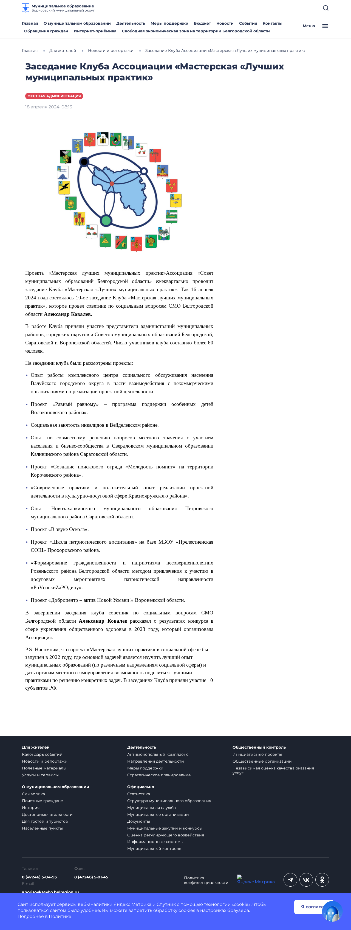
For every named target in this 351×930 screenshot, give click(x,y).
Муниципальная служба (151, 807)
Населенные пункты (42, 828)
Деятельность (130, 23)
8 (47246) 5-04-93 (39, 877)
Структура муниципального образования (169, 800)
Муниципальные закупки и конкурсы (164, 828)
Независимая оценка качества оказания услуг (273, 770)
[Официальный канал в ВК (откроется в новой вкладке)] (306, 880)
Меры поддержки (169, 23)
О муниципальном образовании (77, 23)
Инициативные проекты (257, 754)
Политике (60, 916)
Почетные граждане (42, 800)
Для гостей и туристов (45, 821)
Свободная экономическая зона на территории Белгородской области (196, 31)
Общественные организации (262, 761)
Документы (138, 821)
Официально (140, 787)
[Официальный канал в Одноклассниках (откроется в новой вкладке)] (322, 880)
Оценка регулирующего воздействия (165, 835)
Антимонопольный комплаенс (157, 754)
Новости (225, 23)
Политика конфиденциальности (206, 880)
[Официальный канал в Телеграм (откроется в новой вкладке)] (290, 880)
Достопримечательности (47, 814)
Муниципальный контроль (154, 848)
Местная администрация (54, 96)
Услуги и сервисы (40, 774)
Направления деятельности (155, 761)
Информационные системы (155, 841)
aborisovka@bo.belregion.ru (50, 892)
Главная (30, 23)
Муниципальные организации (158, 814)
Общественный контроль (259, 747)
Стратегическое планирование (159, 774)
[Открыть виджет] (332, 911)
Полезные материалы (44, 768)
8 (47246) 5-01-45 (91, 877)
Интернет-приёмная (95, 31)
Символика (33, 793)
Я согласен (314, 906)
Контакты (272, 23)
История (30, 807)
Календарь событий (42, 754)
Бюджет (202, 23)
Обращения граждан (46, 31)
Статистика (138, 793)
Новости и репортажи (44, 761)
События (248, 23)
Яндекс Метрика (132, 904)
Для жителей (36, 747)
